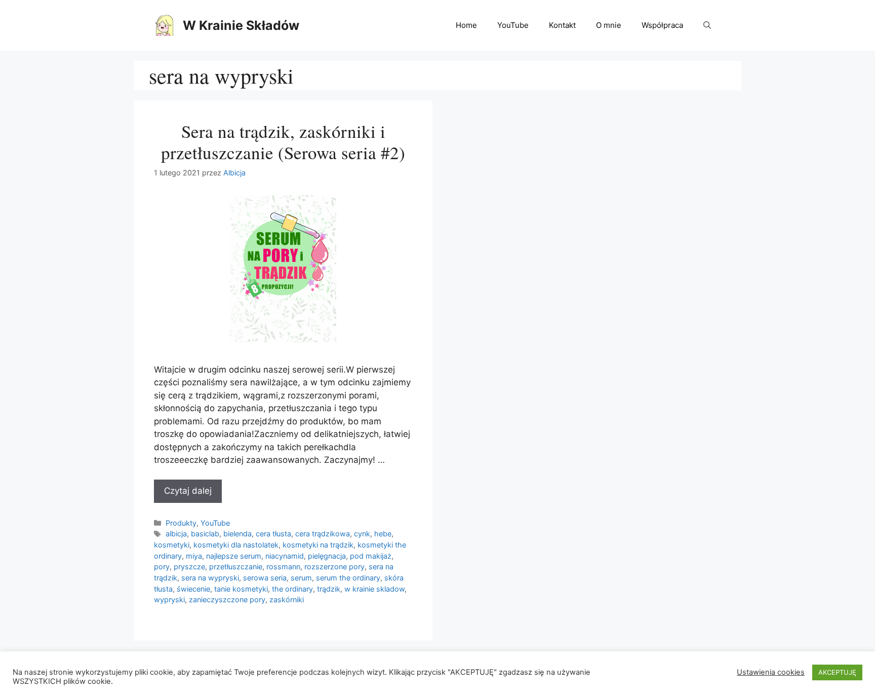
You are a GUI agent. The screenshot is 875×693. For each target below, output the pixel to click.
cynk (362, 533)
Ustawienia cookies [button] (771, 672)
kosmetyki (171, 544)
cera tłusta (273, 533)
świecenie (193, 589)
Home (466, 25)
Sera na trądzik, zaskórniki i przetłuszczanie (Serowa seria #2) (283, 141)
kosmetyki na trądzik (318, 544)
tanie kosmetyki (241, 589)
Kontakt (562, 25)
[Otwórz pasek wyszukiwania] (707, 25)
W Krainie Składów (241, 25)
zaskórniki (286, 599)
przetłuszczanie (235, 566)
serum (301, 577)
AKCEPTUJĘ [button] (837, 672)
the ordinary (292, 589)
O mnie (608, 25)
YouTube (513, 25)
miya (194, 556)
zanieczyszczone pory (227, 599)
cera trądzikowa (322, 533)
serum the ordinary (348, 577)
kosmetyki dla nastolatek (236, 544)
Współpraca (662, 25)
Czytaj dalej (188, 491)
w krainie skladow (374, 589)
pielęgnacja (327, 556)
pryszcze (189, 566)
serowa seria (265, 577)
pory (162, 566)
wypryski (169, 599)
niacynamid (284, 556)
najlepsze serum (233, 556)
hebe (382, 533)
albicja (176, 533)
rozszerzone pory (334, 566)
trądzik (328, 589)
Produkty (181, 523)
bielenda (237, 533)
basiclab (205, 533)
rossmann (283, 566)
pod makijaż (370, 556)
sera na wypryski (210, 577)
